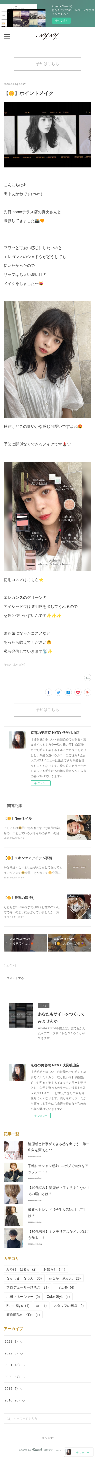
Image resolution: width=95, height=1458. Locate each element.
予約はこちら (47, 63)
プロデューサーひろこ (27, 1287)
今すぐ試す (61, 20)
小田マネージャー (23, 1296)
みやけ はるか (21, 1269)
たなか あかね (65, 1278)
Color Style (58, 1296)
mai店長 (65, 1287)
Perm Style (17, 1305)
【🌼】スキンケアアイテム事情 (28, 857)
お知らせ (54, 1269)
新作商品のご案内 (23, 1314)
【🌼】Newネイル (18, 818)
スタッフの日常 (69, 1305)
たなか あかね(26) (14, 664)
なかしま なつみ (24, 1278)
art (41, 1305)
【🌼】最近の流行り (19, 897)
